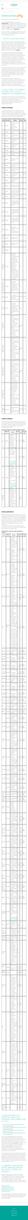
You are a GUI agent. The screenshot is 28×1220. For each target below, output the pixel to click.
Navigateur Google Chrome (8, 1187)
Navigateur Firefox (6, 1191)
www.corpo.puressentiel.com (20, 26)
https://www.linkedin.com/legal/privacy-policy (13, 918)
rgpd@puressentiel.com (9, 34)
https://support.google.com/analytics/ (12, 462)
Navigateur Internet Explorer (8, 1189)
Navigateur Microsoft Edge (8, 1188)
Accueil (3, 11)
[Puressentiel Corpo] (14, 4)
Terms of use (14, 1210)
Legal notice (14, 1215)
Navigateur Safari (6, 1185)
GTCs (14, 1208)
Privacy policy (14, 1213)
